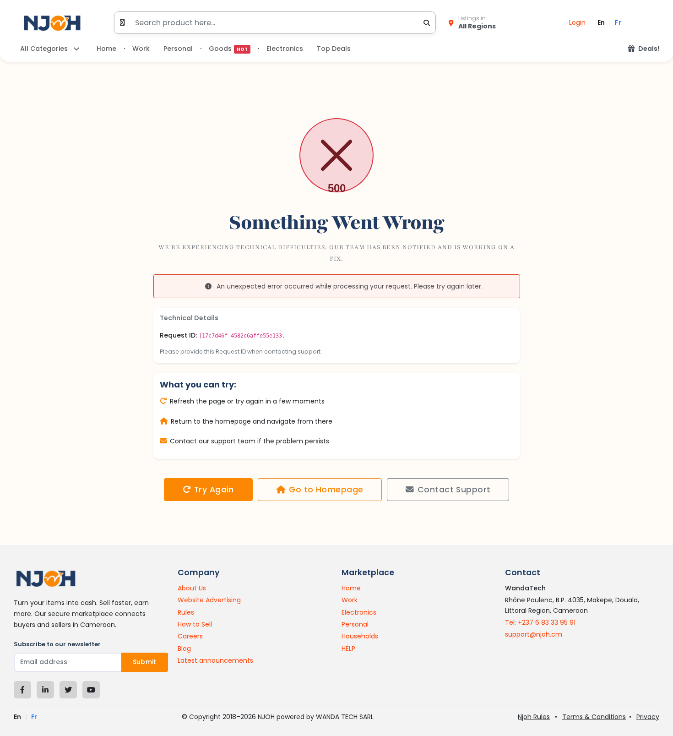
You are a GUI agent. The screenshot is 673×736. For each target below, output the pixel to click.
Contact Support (454, 489)
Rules (186, 612)
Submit (145, 661)
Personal (178, 48)
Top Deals (334, 48)
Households (360, 636)
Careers (190, 636)
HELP (348, 648)
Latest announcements (215, 660)
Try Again (214, 489)
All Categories (45, 48)
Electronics (284, 48)
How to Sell (195, 624)
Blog (184, 648)
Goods (228, 48)
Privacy (647, 716)
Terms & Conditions (594, 716)
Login (577, 22)
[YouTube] (91, 689)
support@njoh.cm (533, 634)
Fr (618, 22)
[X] (68, 689)
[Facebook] (22, 689)
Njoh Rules (534, 716)
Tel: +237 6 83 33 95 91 (540, 622)
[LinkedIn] (45, 689)
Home (106, 48)
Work (141, 48)
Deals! (648, 48)
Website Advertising (209, 600)
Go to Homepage (326, 489)
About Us (192, 588)
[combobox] (274, 23)
